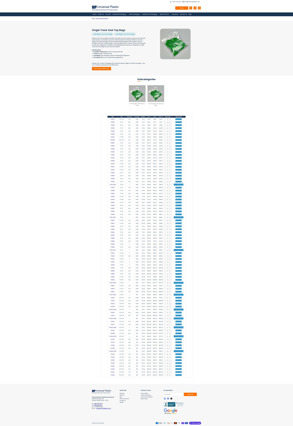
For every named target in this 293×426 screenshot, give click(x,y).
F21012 (113, 303)
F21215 (113, 330)
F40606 (113, 238)
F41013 (113, 315)
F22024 (113, 369)
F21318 (113, 345)
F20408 (113, 190)
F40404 (113, 175)
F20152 (113, 119)
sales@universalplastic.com (103, 408)
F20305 (113, 151)
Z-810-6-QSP (112, 282)
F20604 (113, 226)
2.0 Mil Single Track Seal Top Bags (102, 34)
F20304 (113, 146)
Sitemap (122, 393)
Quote (182, 8)
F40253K (112, 140)
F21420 (113, 354)
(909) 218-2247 (98, 405)
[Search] (191, 8)
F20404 (113, 172)
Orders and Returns (146, 395)
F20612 (113, 259)
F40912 (113, 291)
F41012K (112, 306)
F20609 (113, 244)
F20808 (113, 270)
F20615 (113, 262)
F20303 (113, 143)
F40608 (113, 241)
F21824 (113, 366)
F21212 (113, 321)
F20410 (113, 196)
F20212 (113, 137)
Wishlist (122, 402)
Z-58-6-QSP (113, 217)
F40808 (113, 273)
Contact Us (123, 400)
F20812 (113, 285)
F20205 (113, 131)
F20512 (113, 223)
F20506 (113, 205)
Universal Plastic (100, 423)
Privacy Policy (144, 393)
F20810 (113, 276)
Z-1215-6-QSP (112, 336)
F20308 (113, 160)
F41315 (113, 342)
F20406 (113, 178)
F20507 (113, 208)
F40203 (113, 128)
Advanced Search (124, 398)
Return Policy (144, 398)
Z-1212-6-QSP (112, 327)
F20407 (113, 187)
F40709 (113, 267)
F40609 (113, 247)
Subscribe (190, 394)
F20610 (113, 253)
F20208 (113, 134)
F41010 (113, 300)
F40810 (113, 279)
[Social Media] (173, 404)
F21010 (113, 297)
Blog (121, 397)
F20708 (113, 265)
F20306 (113, 157)
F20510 (113, 220)
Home (93, 18)
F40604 (113, 229)
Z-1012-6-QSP (112, 309)
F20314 (113, 169)
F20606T (112, 235)
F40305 (113, 154)
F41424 (113, 357)
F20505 (113, 202)
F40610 (113, 256)
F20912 (113, 288)
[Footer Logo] (101, 391)
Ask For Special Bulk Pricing (101, 68)
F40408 (113, 193)
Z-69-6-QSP (113, 250)
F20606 (113, 232)
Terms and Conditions (147, 397)
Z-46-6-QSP (113, 184)
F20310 (113, 163)
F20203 (113, 125)
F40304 (113, 149)
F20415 (113, 199)
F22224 (113, 372)
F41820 (113, 360)
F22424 (113, 375)
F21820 (113, 363)
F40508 (113, 214)
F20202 (113, 122)
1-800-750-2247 (98, 403)
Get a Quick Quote (178, 184)
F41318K (112, 348)
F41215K (112, 333)
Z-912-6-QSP (112, 294)
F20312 (113, 166)
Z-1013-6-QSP (112, 318)
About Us (122, 395)
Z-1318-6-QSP (112, 351)
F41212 (113, 324)
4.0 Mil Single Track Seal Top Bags (125, 34)
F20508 (113, 211)
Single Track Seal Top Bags (102, 18)
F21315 (113, 339)
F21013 (113, 312)
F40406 (113, 181)
